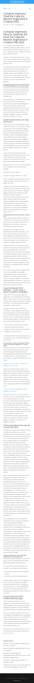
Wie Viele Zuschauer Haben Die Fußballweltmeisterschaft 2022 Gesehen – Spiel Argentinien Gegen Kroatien (16, 655)
